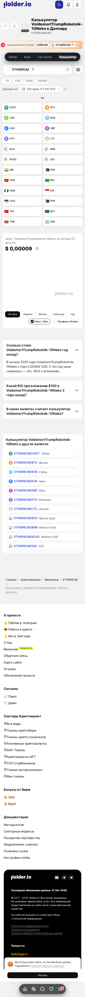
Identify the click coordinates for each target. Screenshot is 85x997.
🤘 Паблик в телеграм (20, 623)
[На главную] (25, 989)
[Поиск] (59, 5)
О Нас (8, 643)
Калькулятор (67, 57)
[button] (42, 989)
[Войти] (77, 5)
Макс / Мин (41, 321)
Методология (14, 825)
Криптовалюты (30, 579)
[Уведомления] (68, 5)
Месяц (43, 314)
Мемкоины (52, 579)
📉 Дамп (10, 703)
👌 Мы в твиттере (17, 636)
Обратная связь (16, 656)
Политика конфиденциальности (29, 925)
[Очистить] (67, 69)
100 (17, 80)
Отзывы (10, 669)
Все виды (14, 724)
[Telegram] (64, 878)
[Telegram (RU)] (71, 878)
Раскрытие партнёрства (22, 838)
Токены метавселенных (24, 770)
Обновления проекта (19, 675)
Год (73, 314)
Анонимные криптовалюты (27, 743)
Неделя (28, 314)
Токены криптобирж (22, 730)
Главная (10, 579)
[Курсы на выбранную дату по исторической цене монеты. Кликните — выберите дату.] (65, 89)
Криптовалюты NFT (21, 757)
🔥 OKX (9, 797)
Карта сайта (13, 662)
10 (7, 80)
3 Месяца (58, 314)
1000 (29, 80)
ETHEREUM (70, 579)
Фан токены (15, 776)
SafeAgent (19, 954)
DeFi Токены (16, 750)
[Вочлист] (51, 989)
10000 (42, 80)
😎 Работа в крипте (18, 629)
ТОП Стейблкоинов (21, 763)
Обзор (13, 57)
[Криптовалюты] (34, 989)
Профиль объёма (68, 321)
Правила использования (25, 929)
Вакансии (11, 649)
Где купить (45, 57)
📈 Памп (10, 696)
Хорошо (42, 975)
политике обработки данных (47, 965)
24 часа (12, 314)
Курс (27, 57)
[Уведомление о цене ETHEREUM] (14, 26)
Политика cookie (16, 851)
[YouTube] (57, 878)
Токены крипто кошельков (26, 737)
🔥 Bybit (10, 804)
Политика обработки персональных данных (37, 933)
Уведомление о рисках (21, 844)
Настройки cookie (17, 858)
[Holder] (21, 877)
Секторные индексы (19, 831)
